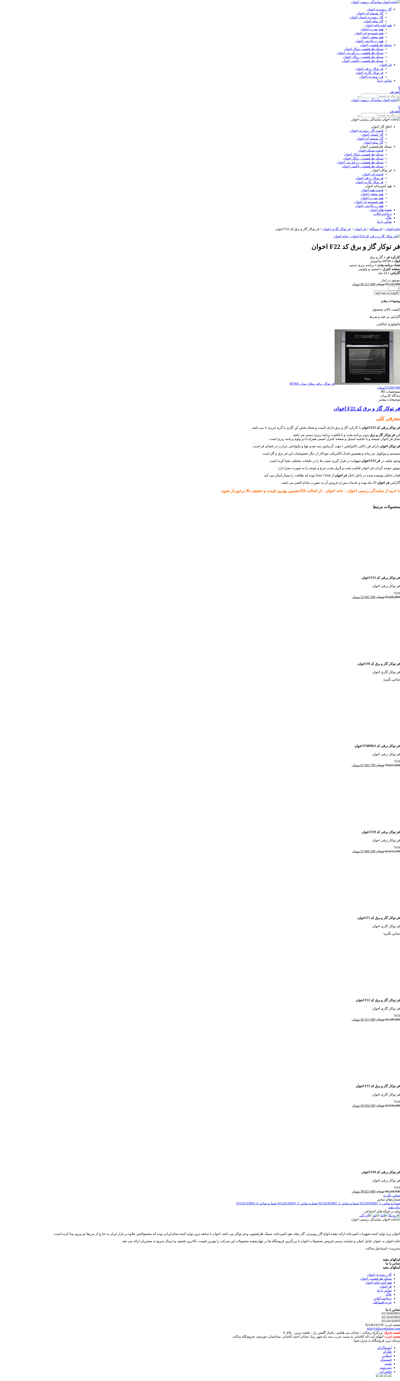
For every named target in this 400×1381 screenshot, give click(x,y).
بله (374, 1215)
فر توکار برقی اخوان (369, 68)
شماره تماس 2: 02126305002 (339, 1203)
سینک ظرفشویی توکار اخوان (363, 49)
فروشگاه (376, 229)
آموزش (395, 91)
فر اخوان (385, 64)
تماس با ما (384, 80)
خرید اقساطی (382, 1302)
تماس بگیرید (391, 1195)
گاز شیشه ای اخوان (369, 13)
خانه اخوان (392, 229)
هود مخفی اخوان (372, 37)
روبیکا (393, 1215)
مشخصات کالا (390, 391)
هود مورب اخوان (372, 29)
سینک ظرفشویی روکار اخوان (363, 57)
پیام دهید (394, 1207)
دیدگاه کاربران (390, 395)
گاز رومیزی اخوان (379, 9)
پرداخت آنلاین (382, 1298)
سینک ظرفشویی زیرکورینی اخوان (360, 53)
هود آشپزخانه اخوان (378, 25)
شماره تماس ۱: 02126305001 (380, 1203)
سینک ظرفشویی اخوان (376, 45)
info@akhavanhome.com (383, 1328)
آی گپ (364, 1215)
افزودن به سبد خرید (386, 292)
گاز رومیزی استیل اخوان (366, 17)
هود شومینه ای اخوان (368, 33)
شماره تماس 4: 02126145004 (256, 1203)
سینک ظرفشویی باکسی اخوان (362, 61)
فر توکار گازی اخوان (369, 72)
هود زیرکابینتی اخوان (369, 41)
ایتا (382, 1215)
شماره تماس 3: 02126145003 (298, 1203)
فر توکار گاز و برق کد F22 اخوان (367, 408)
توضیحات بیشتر (389, 399)
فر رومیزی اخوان (371, 76)
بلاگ (389, 1294)
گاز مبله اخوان (373, 21)
